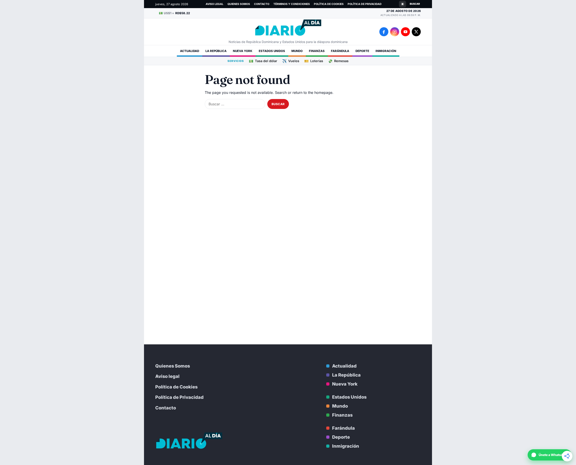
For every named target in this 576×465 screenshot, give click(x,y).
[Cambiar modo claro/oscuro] (402, 4)
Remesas (338, 61)
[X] (416, 31)
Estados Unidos (272, 51)
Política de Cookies (329, 4)
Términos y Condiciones (291, 4)
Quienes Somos (238, 4)
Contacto (261, 4)
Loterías (313, 61)
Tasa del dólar (263, 61)
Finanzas (317, 51)
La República (216, 51)
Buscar (415, 3)
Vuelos (290, 61)
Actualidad (189, 51)
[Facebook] (383, 31)
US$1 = (174, 13)
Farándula (340, 51)
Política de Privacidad (365, 4)
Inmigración (386, 51)
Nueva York (242, 51)
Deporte (362, 51)
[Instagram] (394, 31)
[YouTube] (405, 31)
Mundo (297, 51)
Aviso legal (214, 4)
